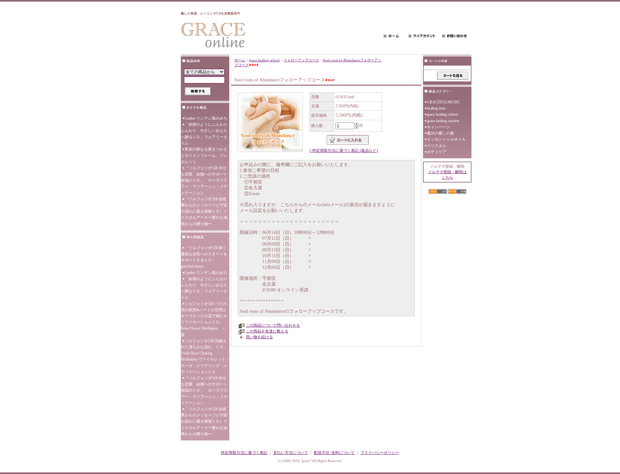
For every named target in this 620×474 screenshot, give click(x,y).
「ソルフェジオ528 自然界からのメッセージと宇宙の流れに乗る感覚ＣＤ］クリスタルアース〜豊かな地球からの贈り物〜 (204, 211)
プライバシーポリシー (379, 452)
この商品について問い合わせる (273, 325)
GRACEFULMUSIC (443, 102)
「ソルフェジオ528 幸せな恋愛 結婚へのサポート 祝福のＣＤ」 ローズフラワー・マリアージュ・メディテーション (205, 180)
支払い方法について (290, 452)
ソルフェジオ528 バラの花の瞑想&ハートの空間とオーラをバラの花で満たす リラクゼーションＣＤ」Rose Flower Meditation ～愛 (204, 319)
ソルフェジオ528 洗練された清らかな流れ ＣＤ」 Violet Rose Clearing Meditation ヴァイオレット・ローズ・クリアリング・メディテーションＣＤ (205, 356)
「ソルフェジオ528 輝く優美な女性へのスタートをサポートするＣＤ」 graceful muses (204, 257)
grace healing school (264, 60)
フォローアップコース (301, 60)
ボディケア (436, 152)
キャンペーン (438, 127)
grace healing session (443, 121)
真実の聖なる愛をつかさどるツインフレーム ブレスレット (204, 155)
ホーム (239, 60)
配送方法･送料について (334, 452)
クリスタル (436, 145)
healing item (436, 108)
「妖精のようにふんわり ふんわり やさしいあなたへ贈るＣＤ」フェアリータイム (205, 133)
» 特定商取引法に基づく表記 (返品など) (343, 150)
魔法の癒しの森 (440, 133)
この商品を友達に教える (267, 331)
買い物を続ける (259, 337)
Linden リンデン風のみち (206, 118)
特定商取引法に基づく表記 (244, 452)
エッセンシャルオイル (446, 139)
